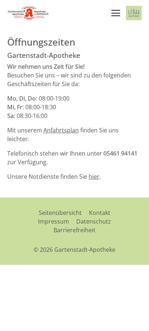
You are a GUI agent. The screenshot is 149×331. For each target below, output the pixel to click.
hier (94, 177)
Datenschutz (93, 221)
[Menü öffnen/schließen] (115, 13)
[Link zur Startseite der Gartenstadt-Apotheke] (28, 13)
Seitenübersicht (60, 213)
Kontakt (99, 213)
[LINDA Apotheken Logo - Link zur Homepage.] (134, 13)
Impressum (53, 221)
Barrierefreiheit (74, 230)
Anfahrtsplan (61, 130)
